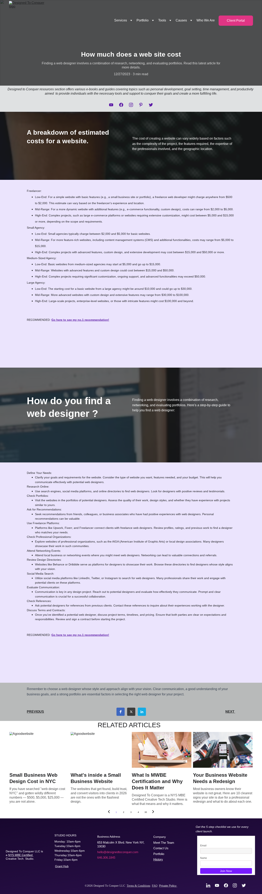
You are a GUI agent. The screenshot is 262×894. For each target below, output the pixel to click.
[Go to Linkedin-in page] (210, 885)
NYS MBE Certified (20, 855)
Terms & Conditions (138, 885)
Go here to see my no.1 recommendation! (80, 319)
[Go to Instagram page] (133, 105)
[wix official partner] (44, 872)
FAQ (154, 885)
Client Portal (236, 20)
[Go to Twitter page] (151, 105)
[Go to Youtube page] (113, 105)
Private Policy (168, 885)
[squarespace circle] (20, 871)
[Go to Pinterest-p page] (143, 105)
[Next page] (153, 812)
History (158, 859)
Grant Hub (62, 866)
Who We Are (205, 20)
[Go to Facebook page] (123, 105)
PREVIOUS (35, 711)
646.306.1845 (106, 857)
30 (146, 812)
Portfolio (158, 854)
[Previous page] (109, 812)
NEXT (230, 711)
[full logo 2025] (20, 842)
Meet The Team (163, 842)
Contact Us (160, 848)
